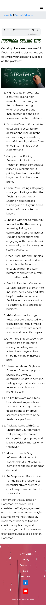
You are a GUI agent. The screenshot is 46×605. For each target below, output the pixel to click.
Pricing (25, 559)
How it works (26, 554)
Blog (11, 15)
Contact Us (25, 565)
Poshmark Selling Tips (24, 15)
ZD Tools (25, 576)
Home (5, 15)
